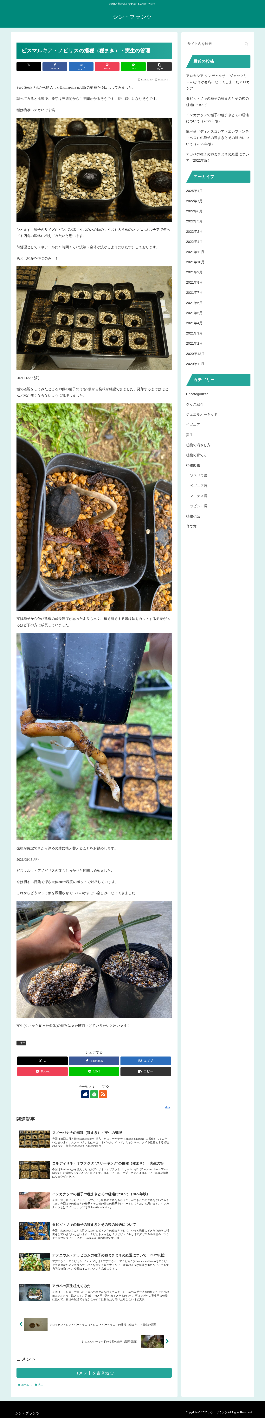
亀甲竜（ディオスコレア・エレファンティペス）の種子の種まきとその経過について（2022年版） (217, 138)
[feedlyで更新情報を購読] (94, 1094)
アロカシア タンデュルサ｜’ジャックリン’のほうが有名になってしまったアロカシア (218, 82)
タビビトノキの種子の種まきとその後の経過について (217, 102)
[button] (159, 66)
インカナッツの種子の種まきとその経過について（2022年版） (217, 118)
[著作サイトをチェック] (85, 1094)
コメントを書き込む (94, 1372)
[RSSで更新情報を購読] (103, 1094)
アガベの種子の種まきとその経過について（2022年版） (217, 157)
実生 (22, 1043)
